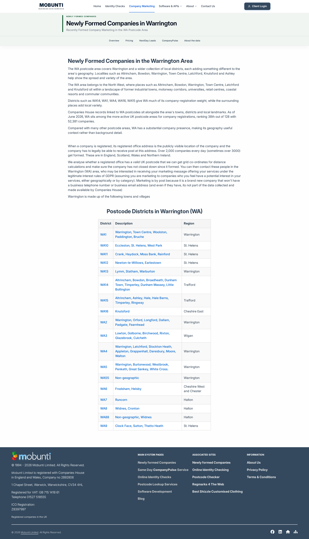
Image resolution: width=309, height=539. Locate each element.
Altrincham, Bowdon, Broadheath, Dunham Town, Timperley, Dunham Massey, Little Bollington (146, 284)
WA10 (104, 245)
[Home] (272, 532)
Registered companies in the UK (29, 517)
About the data (192, 40)
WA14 (104, 284)
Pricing (129, 40)
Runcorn (121, 399)
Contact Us (208, 6)
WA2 (103, 322)
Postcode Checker (206, 477)
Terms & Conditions (261, 477)
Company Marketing (142, 6)
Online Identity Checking (210, 470)
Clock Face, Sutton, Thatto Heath (139, 426)
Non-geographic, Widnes (133, 417)
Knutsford (122, 311)
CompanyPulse (170, 40)
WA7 (103, 399)
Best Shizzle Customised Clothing (217, 491)
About (190, 6)
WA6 (103, 389)
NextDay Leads (147, 40)
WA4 (103, 351)
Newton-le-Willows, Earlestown (138, 262)
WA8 (103, 408)
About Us (254, 462)
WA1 (103, 234)
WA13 (104, 271)
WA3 (103, 335)
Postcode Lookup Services (158, 484)
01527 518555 (36, 497)
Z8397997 (18, 509)
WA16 (104, 311)
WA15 (104, 300)
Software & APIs (169, 6)
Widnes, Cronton (127, 408)
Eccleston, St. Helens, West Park (138, 245)
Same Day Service (163, 470)
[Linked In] (280, 532)
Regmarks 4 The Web (208, 484)
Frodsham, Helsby (128, 389)
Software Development (155, 491)
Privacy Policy (257, 470)
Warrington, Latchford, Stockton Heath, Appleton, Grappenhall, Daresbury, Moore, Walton (145, 351)
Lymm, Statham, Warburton (135, 271)
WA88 (104, 417)
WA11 (104, 254)
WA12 (104, 262)
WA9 (103, 426)
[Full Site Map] (296, 532)
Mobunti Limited (29, 532)
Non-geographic (127, 378)
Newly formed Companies (157, 462)
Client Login (259, 6)
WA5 (103, 367)
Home (97, 6)
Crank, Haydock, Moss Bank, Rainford (142, 254)
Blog (141, 498)
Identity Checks (115, 6)
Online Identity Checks (154, 477)
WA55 (104, 378)
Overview (114, 40)
